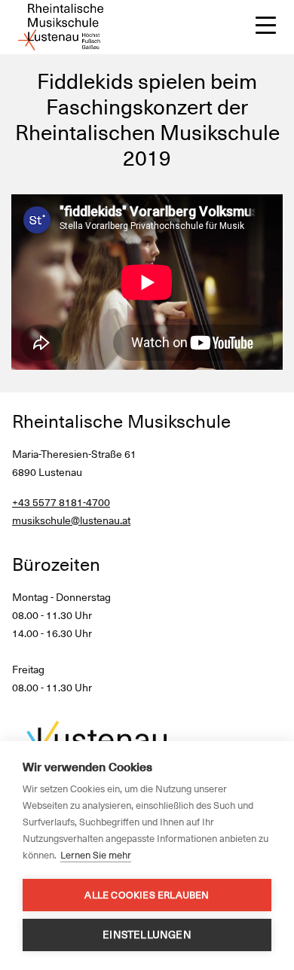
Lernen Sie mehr (95, 855)
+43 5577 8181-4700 (61, 502)
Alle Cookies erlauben (146, 895)
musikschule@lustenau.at (71, 520)
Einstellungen (147, 934)
